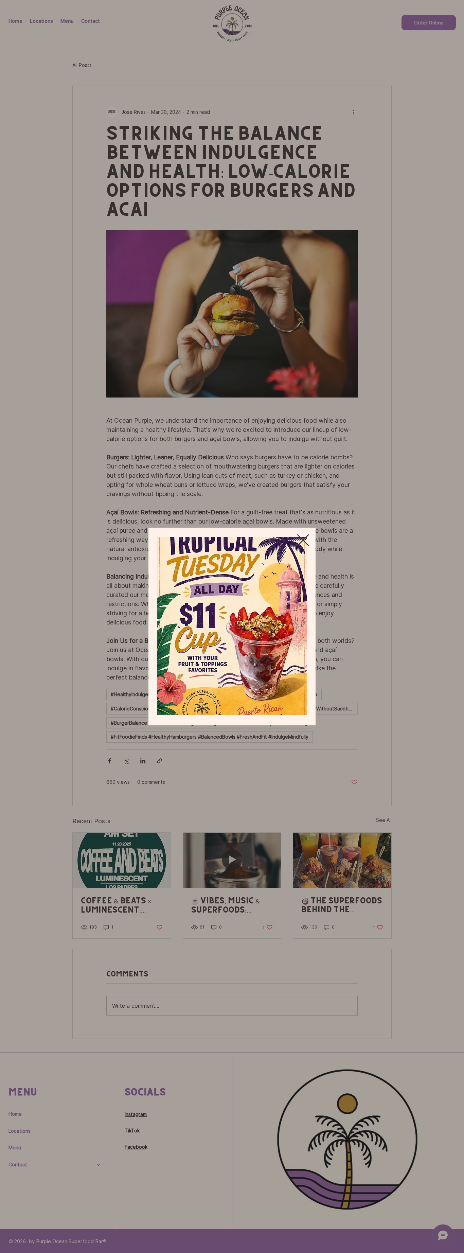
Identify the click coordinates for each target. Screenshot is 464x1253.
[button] (303, 540)
